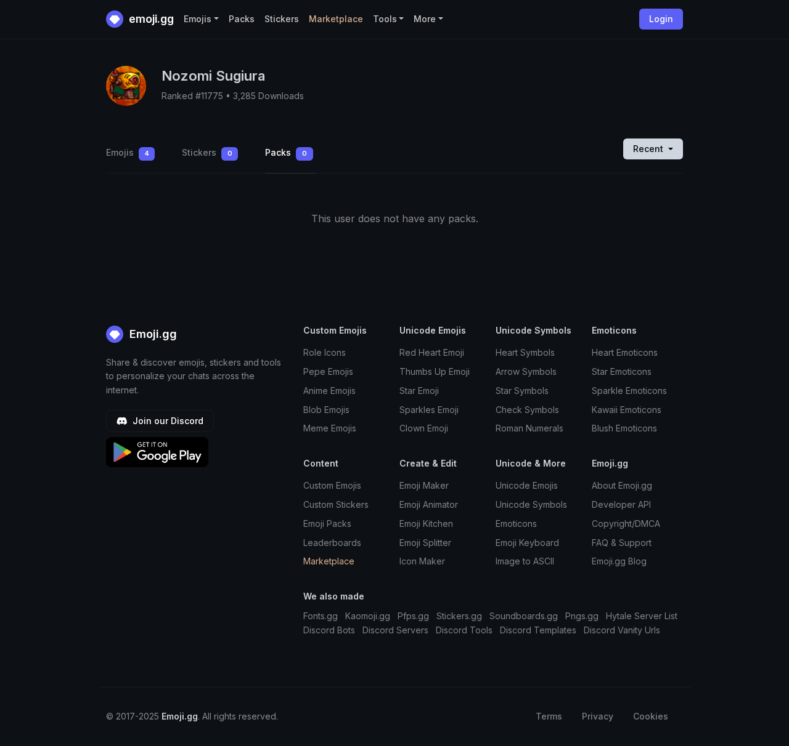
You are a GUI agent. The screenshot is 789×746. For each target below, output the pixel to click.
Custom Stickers (336, 504)
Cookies (650, 716)
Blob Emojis (326, 409)
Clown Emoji (423, 428)
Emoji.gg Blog (619, 561)
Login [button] (661, 19)
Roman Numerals (529, 428)
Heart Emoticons (625, 352)
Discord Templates (538, 630)
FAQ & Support (622, 542)
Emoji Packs (327, 523)
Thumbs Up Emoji (434, 371)
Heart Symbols (525, 352)
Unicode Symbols (531, 504)
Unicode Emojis (527, 485)
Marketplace (336, 19)
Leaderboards (332, 542)
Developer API (621, 504)
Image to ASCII (525, 561)
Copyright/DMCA (626, 523)
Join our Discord (166, 420)
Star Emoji (419, 390)
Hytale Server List (641, 616)
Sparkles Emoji (429, 409)
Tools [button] (385, 19)
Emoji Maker (424, 485)
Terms (549, 716)
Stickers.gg (459, 616)
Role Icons (324, 352)
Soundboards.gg (523, 616)
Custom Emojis (332, 485)
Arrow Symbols (526, 371)
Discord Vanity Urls (622, 630)
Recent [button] (649, 148)
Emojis (127, 152)
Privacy (597, 716)
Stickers (281, 19)
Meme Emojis (329, 428)
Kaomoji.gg (367, 616)
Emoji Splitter (425, 542)
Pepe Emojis (328, 371)
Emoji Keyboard (527, 542)
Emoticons (516, 523)
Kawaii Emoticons (626, 409)
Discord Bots (329, 630)
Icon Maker (422, 561)
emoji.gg (150, 18)
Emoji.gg (151, 333)
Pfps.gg (413, 616)
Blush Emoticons (624, 428)
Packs (242, 19)
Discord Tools (464, 630)
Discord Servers (395, 630)
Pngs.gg (582, 616)
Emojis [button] (197, 19)
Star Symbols (522, 390)
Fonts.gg (320, 616)
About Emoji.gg (622, 485)
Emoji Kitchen (426, 523)
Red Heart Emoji (431, 352)
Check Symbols (527, 409)
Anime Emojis (329, 390)
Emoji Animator (428, 504)
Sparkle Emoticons (629, 390)
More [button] (425, 19)
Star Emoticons (622, 371)
